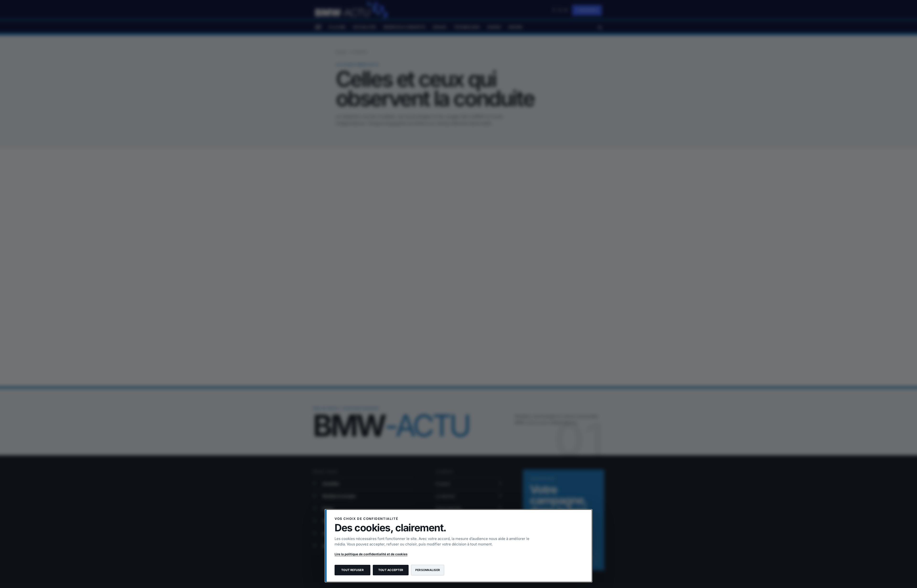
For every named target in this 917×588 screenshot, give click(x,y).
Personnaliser (427, 570)
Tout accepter (390, 570)
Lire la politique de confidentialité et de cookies (371, 554)
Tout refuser (352, 570)
